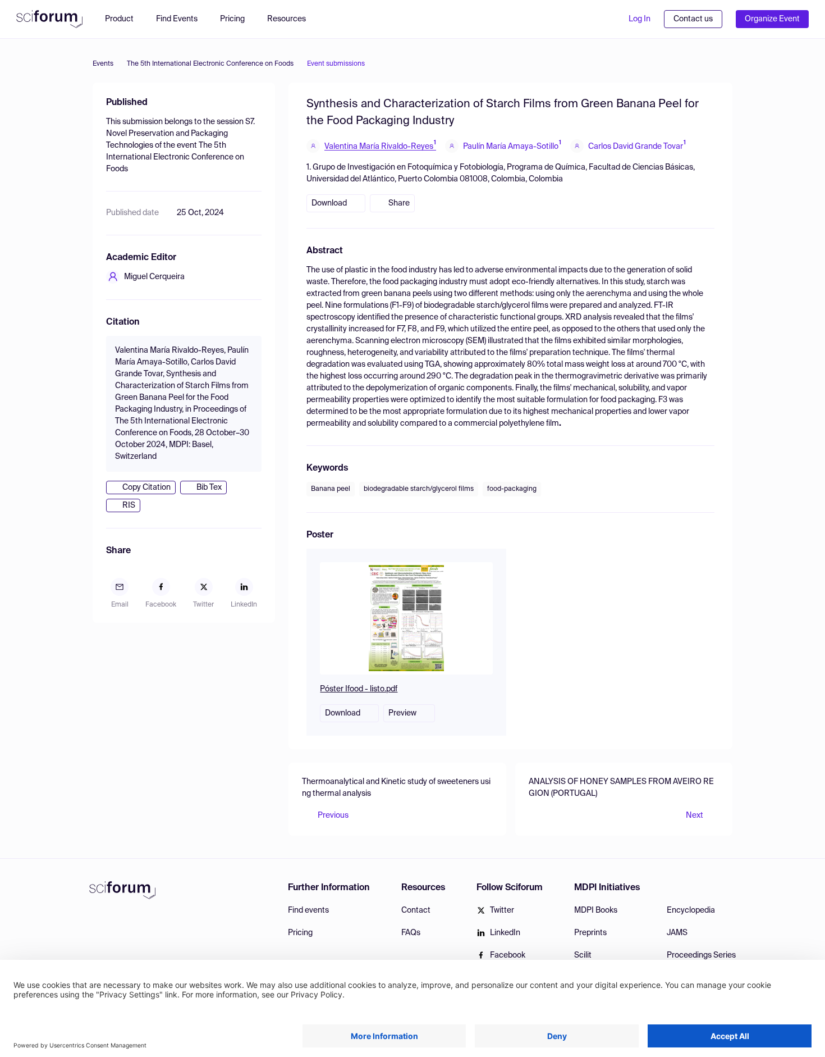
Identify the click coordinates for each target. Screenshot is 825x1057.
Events (103, 64)
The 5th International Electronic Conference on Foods (210, 64)
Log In (639, 19)
